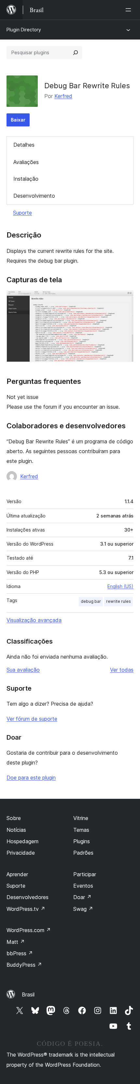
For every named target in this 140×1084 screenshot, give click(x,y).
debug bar (91, 601)
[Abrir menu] (129, 10)
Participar (84, 874)
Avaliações (26, 162)
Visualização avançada (34, 620)
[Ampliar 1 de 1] (124, 299)
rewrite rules (118, 601)
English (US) (120, 586)
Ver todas (121, 669)
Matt (16, 942)
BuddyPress (24, 964)
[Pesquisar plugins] (75, 52)
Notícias (16, 830)
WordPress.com (29, 930)
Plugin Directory (24, 29)
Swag (83, 909)
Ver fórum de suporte (32, 718)
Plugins (81, 841)
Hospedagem (22, 841)
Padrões (83, 852)
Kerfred (63, 96)
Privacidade (21, 852)
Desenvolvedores (28, 897)
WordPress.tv (26, 909)
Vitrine (80, 818)
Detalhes (24, 144)
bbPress (20, 953)
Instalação (25, 178)
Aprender (17, 874)
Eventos (83, 885)
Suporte (22, 212)
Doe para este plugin (31, 777)
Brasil (28, 994)
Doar (82, 897)
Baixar (18, 120)
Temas (81, 830)
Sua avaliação (23, 669)
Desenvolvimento (34, 195)
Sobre (14, 818)
